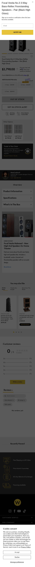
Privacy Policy (26, 547)
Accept (17, 552)
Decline (17, 557)
